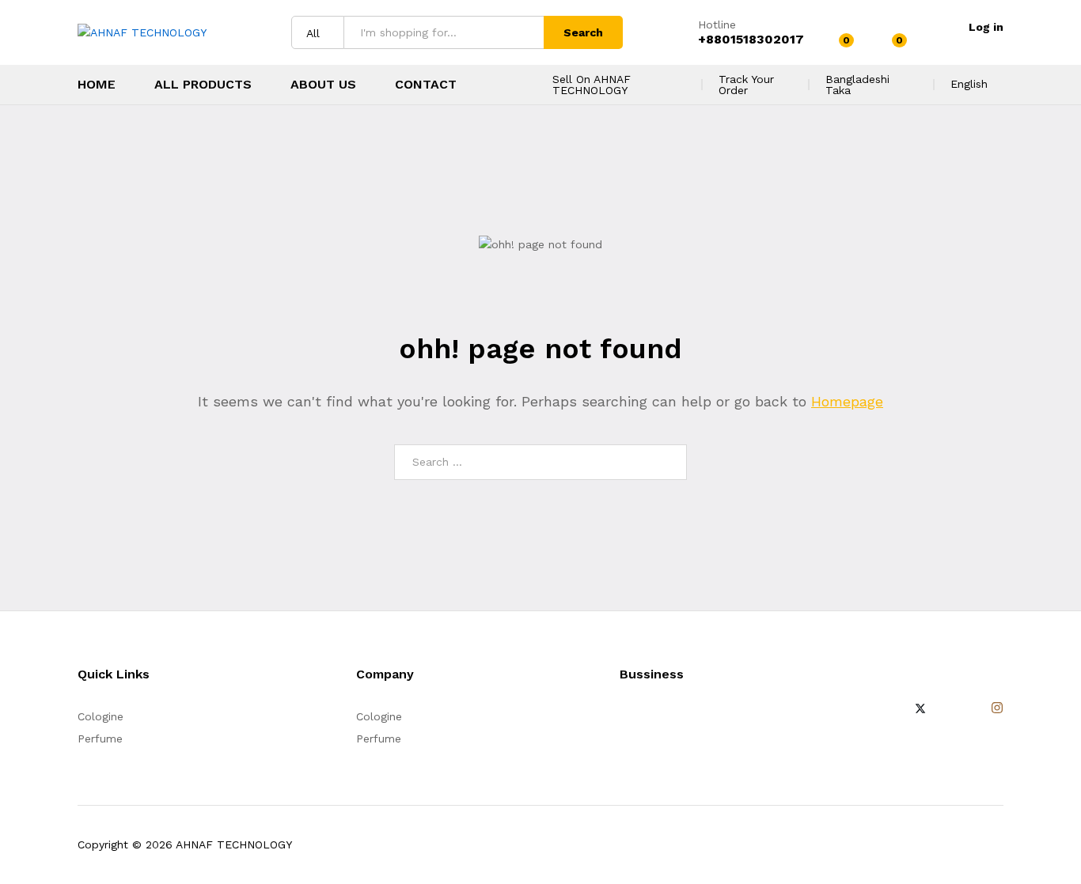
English (969, 83)
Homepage (847, 401)
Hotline (717, 24)
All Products (203, 84)
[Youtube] (970, 708)
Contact (426, 84)
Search (583, 32)
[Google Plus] (946, 708)
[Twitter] (920, 708)
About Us (323, 84)
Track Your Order (746, 84)
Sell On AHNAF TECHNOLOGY (591, 84)
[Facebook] (894, 708)
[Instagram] (997, 708)
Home (97, 84)
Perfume (100, 738)
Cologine (100, 716)
